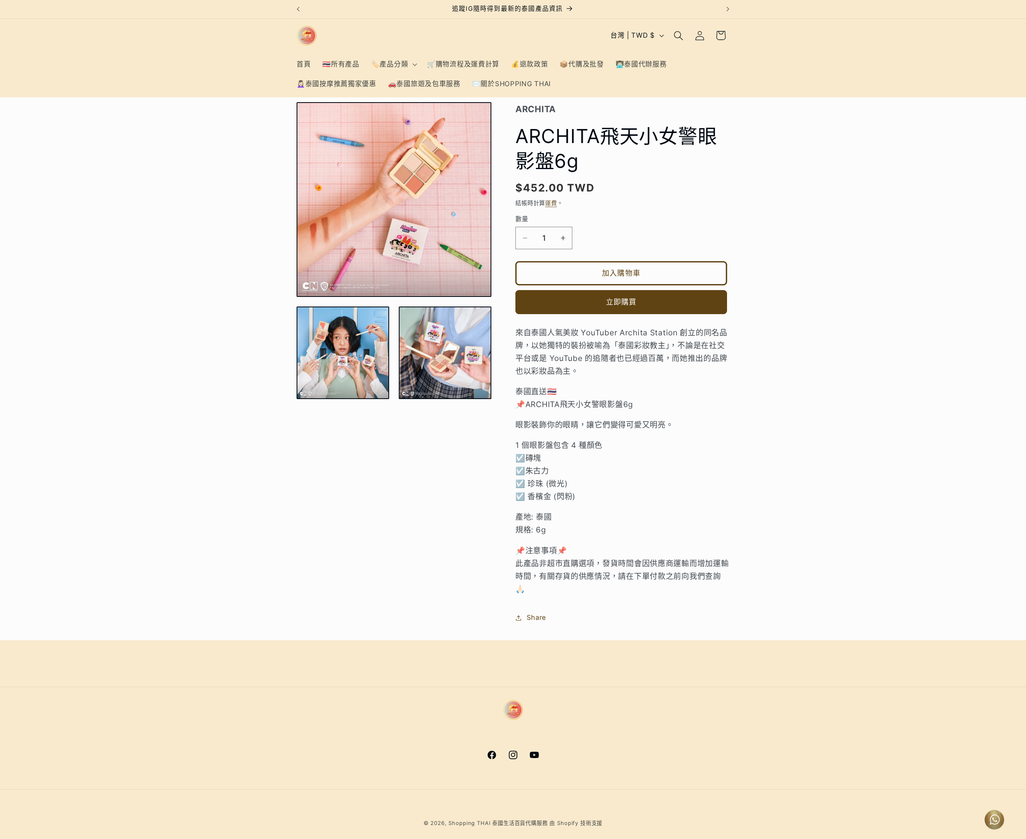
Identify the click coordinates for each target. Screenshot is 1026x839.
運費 (551, 203)
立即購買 (621, 302)
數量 (522, 219)
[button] (393, 64)
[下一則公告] (728, 9)
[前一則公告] (298, 9)
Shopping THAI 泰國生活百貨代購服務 (497, 823)
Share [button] (536, 617)
